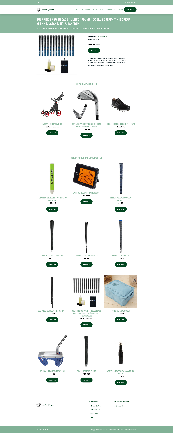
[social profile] (43, 2)
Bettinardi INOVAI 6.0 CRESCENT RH (52, 371)
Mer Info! (93, 50)
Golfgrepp (104, 36)
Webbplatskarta (130, 430)
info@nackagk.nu (130, 2)
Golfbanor (110, 10)
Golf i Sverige (98, 10)
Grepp (99, 36)
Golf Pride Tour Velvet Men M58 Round (52, 311)
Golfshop (130, 9)
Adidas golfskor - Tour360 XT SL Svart (121, 124)
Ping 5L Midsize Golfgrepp (86, 371)
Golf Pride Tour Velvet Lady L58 (86, 255)
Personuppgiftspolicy (116, 430)
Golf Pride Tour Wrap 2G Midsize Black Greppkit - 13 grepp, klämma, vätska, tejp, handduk (86, 313)
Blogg (120, 10)
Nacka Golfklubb (83, 10)
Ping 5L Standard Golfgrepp (52, 255)
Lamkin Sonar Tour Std (120, 255)
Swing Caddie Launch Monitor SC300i (86, 193)
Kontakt (99, 430)
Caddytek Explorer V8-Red (52, 124)
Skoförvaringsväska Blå (121, 311)
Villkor (105, 430)
